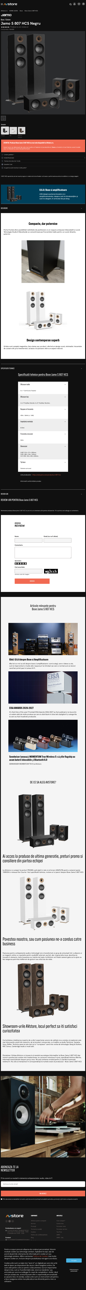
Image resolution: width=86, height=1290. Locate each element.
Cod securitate (20, 567)
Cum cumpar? (61, 1221)
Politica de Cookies (40, 1256)
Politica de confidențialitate (39, 1235)
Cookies (33, 1232)
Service (33, 1223)
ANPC (58, 1235)
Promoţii (33, 1226)
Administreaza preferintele (74, 1270)
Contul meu (60, 1223)
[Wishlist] (79, 5)
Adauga (32, 581)
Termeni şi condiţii (36, 1229)
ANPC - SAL (60, 1237)
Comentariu (19, 545)
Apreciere (18, 561)
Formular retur (61, 1226)
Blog (32, 1237)
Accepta (73, 1260)
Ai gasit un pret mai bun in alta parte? (15, 168)
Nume (17, 536)
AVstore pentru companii (38, 1221)
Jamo (54, 147)
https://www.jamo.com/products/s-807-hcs (46, 475)
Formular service (62, 1229)
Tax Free (59, 1232)
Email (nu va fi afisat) (51, 536)
